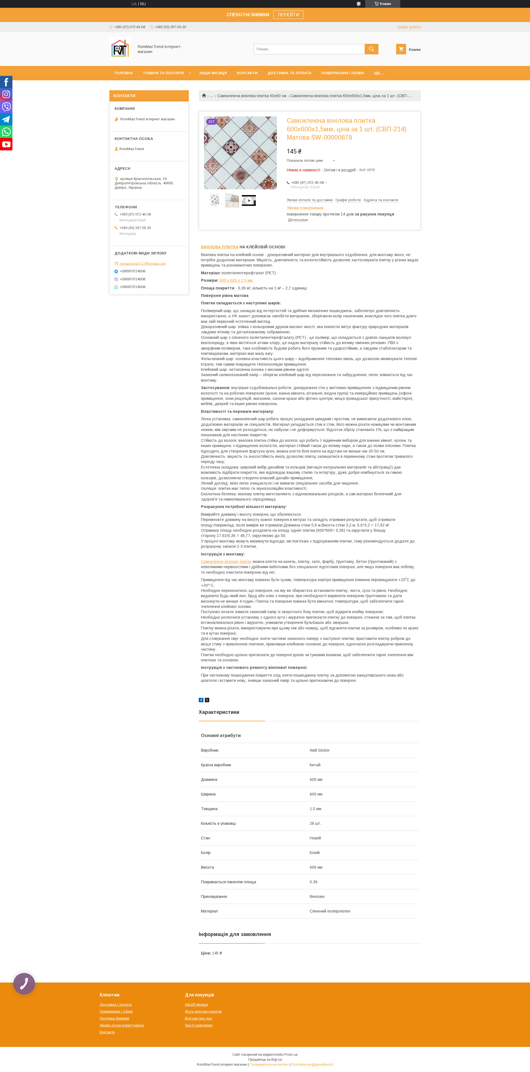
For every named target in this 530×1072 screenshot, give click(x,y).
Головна (123, 73)
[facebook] (201, 701)
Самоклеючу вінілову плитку (226, 561)
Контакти (247, 73)
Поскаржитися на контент (269, 1064)
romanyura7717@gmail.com (143, 263)
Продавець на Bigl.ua (265, 1060)
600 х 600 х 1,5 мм (236, 280)
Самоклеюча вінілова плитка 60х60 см (251, 96)
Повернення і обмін (342, 73)
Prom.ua (291, 1055)
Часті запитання (198, 1025)
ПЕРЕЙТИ (288, 14)
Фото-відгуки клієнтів (203, 1011)
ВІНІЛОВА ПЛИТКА (220, 247)
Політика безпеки (114, 1018)
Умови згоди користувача (122, 1025)
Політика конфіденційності (312, 1064)
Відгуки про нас (198, 1018)
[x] (207, 701)
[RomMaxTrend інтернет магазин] (120, 59)
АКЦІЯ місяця (213, 73)
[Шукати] (371, 49)
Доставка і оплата (116, 1004)
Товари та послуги (163, 73)
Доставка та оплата (289, 73)
